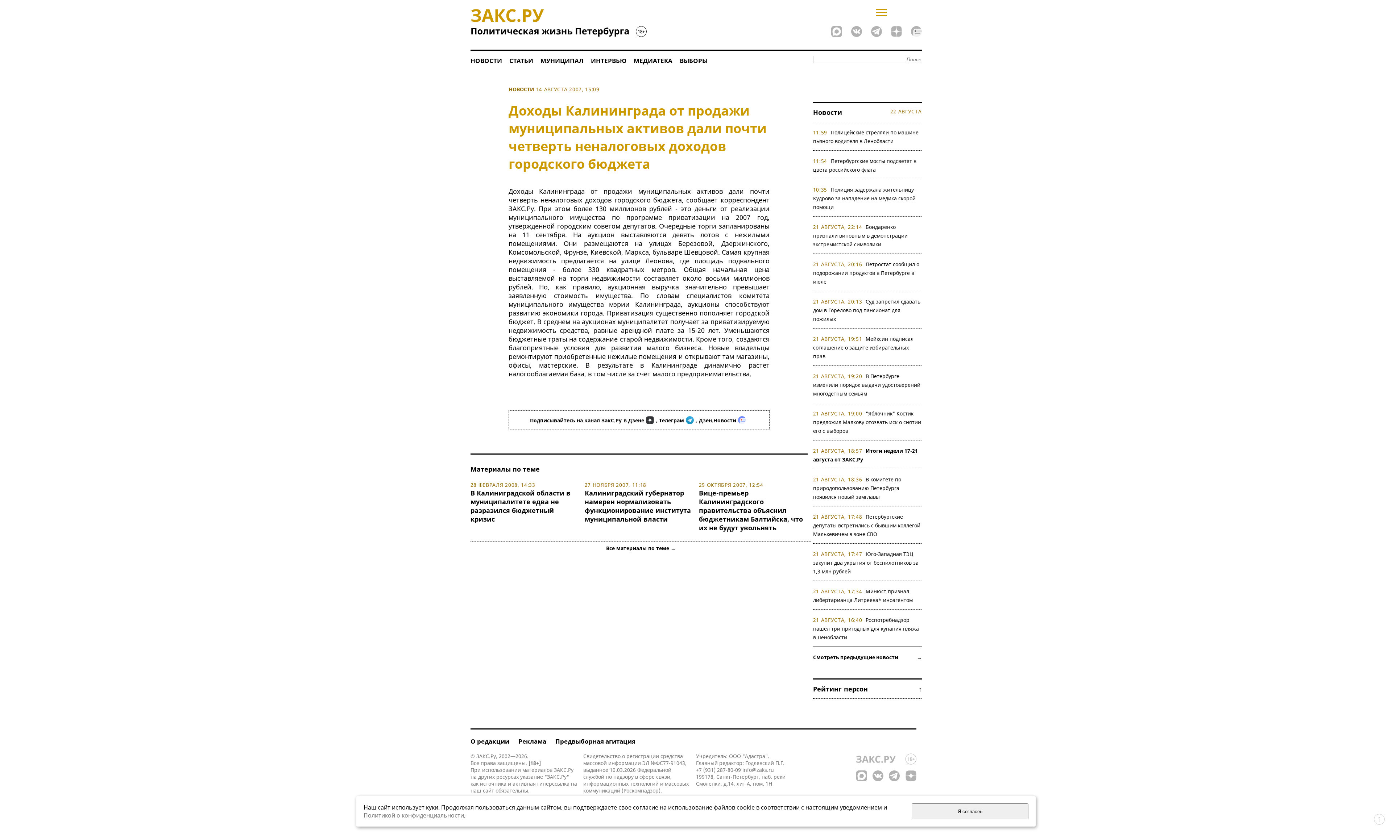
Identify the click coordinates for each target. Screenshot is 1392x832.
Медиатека (653, 61)
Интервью (608, 61)
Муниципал (562, 61)
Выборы (694, 61)
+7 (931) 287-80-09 (718, 769)
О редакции (490, 741)
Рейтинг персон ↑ (867, 689)
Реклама (532, 741)
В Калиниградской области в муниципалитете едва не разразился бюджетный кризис (521, 506)
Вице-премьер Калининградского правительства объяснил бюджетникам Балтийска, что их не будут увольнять (751, 510)
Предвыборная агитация (595, 741)
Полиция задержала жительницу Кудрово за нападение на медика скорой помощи (864, 198)
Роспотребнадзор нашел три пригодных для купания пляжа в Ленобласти (866, 628)
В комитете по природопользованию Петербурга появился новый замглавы (857, 488)
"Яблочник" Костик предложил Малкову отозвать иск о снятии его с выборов (867, 422)
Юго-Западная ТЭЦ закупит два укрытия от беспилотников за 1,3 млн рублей (866, 563)
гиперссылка (553, 783)
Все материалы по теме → (641, 548)
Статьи (521, 61)
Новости (486, 61)
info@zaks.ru (758, 769)
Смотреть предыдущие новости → (867, 657)
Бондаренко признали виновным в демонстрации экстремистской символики (860, 235)
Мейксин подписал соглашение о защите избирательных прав (863, 347)
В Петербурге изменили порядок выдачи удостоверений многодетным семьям (866, 385)
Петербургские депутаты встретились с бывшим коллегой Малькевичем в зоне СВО (866, 525)
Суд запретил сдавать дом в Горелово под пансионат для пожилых (867, 310)
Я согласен (970, 811)
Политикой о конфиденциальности (414, 815)
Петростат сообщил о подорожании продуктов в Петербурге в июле (866, 273)
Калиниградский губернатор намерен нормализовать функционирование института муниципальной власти (638, 506)
